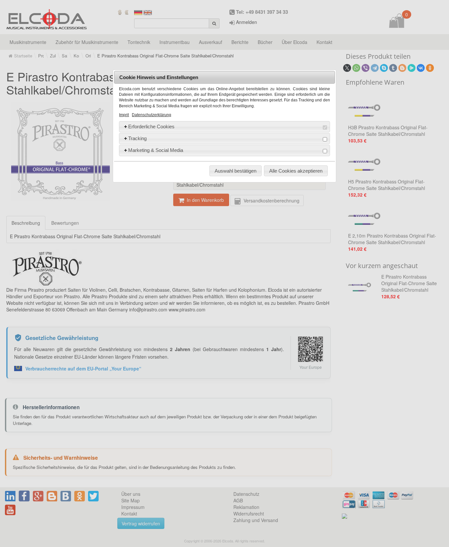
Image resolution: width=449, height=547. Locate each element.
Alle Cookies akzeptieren (295, 171)
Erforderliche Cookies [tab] (151, 126)
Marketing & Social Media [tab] (155, 150)
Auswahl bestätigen (235, 171)
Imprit (124, 115)
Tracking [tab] (137, 138)
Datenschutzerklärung (151, 115)
